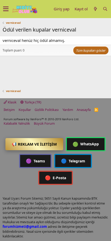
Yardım (67, 109)
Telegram (73, 161)
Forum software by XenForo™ (41, 119)
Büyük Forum (44, 123)
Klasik (12, 102)
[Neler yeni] (95, 9)
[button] (6, 9)
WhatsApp (86, 144)
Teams (35, 161)
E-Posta (55, 178)
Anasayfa (84, 109)
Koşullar (25, 109)
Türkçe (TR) (32, 102)
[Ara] (105, 9)
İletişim (9, 109)
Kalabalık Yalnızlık (17, 123)
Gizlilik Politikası (47, 109)
